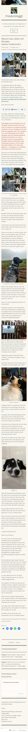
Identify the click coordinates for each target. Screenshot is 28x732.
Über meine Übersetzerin (8, 717)
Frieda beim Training (6, 49)
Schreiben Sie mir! (6, 721)
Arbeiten (4, 619)
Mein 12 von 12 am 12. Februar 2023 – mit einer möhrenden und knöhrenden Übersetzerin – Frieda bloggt (13, 664)
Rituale (24, 619)
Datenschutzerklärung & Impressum (11, 711)
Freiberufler (15, 619)
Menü (13, 31)
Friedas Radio (15, 49)
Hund (20, 619)
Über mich (4, 719)
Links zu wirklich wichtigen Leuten (11, 715)
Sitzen (3, 621)
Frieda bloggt (14, 16)
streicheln (8, 621)
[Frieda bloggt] (14, 2)
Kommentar (21, 693)
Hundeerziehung (22, 49)
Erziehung (9, 619)
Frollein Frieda (4, 47)
